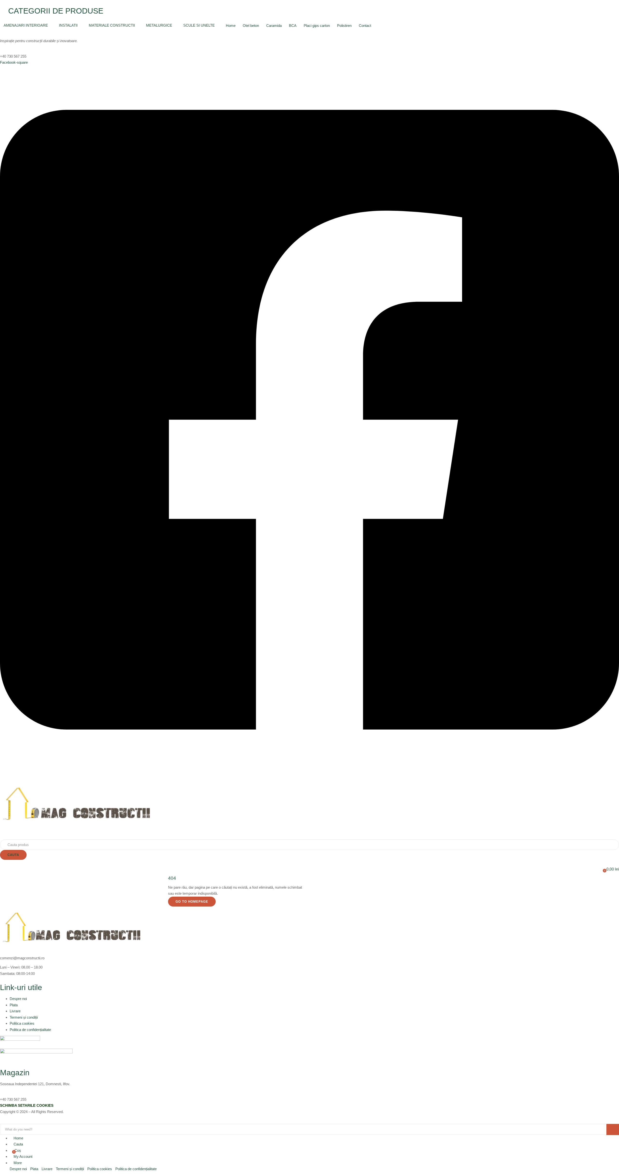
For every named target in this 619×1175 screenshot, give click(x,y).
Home (231, 25)
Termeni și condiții (24, 1017)
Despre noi (18, 999)
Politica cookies (22, 1023)
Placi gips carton (317, 25)
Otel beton (251, 25)
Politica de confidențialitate (30, 1030)
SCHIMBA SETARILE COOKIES (26, 1105)
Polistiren (344, 25)
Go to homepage (192, 901)
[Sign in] (1, 863)
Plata (14, 1005)
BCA (292, 25)
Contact (365, 25)
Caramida (274, 25)
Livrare (15, 1011)
